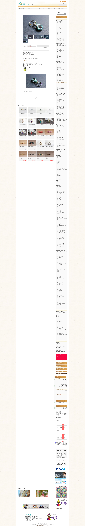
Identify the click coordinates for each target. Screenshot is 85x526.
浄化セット (58, 315)
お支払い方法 (41, 523)
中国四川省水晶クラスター (60, 339)
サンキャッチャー (59, 79)
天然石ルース (59, 185)
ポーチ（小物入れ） (60, 344)
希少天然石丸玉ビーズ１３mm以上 (62, 120)
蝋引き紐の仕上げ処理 (64, 384)
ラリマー (58, 206)
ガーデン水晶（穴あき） (60, 264)
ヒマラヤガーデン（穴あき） (61, 265)
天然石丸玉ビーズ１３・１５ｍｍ (61, 107)
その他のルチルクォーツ (60, 63)
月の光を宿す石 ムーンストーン (62, 402)
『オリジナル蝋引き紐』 (57, 8)
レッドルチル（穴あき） (60, 268)
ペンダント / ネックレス (60, 21)
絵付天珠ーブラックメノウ (60, 179)
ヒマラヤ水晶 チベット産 (60, 192)
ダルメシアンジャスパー (60, 282)
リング (58, 33)
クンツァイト (59, 193)
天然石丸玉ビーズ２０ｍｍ (60, 106)
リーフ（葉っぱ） (59, 143)
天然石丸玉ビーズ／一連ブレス (61, 93)
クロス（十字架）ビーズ (60, 139)
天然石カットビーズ (59, 124)
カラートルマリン (59, 199)
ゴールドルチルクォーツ (60, 62)
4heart (58, 173)
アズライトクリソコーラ (60, 212)
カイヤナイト (59, 210)
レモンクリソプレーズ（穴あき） (61, 232)
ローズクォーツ (59, 275)
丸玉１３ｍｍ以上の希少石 (60, 74)
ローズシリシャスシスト (60, 296)
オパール (58, 200)
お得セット (58, 89)
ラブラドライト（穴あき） (60, 237)
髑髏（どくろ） (59, 174)
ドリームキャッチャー (60, 80)
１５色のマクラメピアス (60, 39)
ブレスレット (59, 22)
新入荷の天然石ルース (60, 186)
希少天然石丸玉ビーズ (60, 113)
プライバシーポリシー (39, 524)
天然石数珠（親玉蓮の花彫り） (61, 346)
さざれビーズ (59, 138)
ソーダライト (59, 285)
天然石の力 (65, 390)
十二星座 (58, 164)
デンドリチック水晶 (60, 256)
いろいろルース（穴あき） (60, 217)
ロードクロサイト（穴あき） (61, 230)
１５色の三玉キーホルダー (60, 37)
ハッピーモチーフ (59, 56)
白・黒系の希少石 (59, 73)
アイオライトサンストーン (60, 204)
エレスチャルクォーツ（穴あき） (61, 269)
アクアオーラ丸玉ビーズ (60, 108)
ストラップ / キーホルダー (31, 12)
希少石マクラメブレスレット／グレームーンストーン (22, 158)
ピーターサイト (59, 302)
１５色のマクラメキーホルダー (61, 40)
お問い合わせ (64, 3)
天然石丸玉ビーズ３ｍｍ (60, 95)
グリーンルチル (59, 276)
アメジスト (58, 322)
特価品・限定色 (59, 90)
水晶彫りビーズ (59, 155)
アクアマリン (59, 205)
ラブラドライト (59, 213)
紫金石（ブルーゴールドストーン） (62, 278)
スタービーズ (59, 130)
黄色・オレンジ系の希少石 (60, 69)
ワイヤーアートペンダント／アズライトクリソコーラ (40, 124)
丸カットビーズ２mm (60, 125)
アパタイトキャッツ (60, 211)
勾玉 (57, 180)
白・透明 (25, 93)
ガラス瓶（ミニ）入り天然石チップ (62, 312)
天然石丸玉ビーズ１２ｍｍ (60, 101)
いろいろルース (59, 187)
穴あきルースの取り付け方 (63, 385)
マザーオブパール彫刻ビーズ (61, 145)
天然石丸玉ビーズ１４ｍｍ (60, 102)
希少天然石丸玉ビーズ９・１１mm (62, 119)
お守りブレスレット (60, 44)
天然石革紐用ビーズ (60, 112)
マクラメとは (65, 379)
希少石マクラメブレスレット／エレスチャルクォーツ (31, 158)
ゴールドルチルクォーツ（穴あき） (62, 263)
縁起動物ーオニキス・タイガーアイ (62, 169)
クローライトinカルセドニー (61, 303)
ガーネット (58, 198)
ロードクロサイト (59, 197)
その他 (58, 308)
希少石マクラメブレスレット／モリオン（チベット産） (22, 146)
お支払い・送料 (65, 407)
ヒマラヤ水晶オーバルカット (61, 190)
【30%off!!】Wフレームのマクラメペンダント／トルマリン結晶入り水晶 (40, 147)
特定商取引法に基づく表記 (46, 524)
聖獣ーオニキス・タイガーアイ (61, 168)
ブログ (66, 397)
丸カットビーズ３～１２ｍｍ (61, 126)
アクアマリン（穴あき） (60, 236)
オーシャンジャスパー (60, 298)
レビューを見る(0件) (44, 47)
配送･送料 (45, 523)
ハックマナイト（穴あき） (60, 243)
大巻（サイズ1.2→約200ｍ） (61, 88)
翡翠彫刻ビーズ (59, 146)
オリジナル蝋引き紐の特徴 (63, 380)
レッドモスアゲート (60, 290)
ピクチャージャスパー (60, 295)
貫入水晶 (58, 255)
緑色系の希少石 (59, 68)
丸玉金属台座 (59, 347)
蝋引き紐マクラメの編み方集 (63, 386)
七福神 (58, 162)
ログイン (61, 3)
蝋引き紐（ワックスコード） (61, 83)
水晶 (57, 317)
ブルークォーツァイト (60, 284)
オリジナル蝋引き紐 (28, 64)
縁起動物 (58, 161)
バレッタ (58, 27)
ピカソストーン (59, 291)
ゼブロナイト (59, 289)
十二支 (58, 163)
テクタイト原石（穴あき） (60, 246)
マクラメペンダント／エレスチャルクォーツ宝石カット (22, 124)
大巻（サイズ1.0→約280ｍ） (61, 87)
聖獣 (57, 54)
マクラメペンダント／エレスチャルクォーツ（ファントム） (31, 124)
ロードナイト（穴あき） (60, 231)
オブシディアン (59, 277)
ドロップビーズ (59, 131)
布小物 (58, 342)
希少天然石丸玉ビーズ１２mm (61, 118)
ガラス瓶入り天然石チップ (60, 311)
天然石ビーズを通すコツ (63, 383)
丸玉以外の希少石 (59, 75)
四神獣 (58, 55)
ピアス (58, 34)
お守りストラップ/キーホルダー (61, 45)
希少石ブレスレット (59, 61)
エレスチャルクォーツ (60, 66)
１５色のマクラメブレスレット (61, 38)
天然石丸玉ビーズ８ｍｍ (60, 99)
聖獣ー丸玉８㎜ (59, 156)
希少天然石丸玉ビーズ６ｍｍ (61, 114)
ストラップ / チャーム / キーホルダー (28, 92)
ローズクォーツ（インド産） (61, 191)
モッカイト (58, 297)
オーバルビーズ (59, 132)
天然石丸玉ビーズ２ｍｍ (60, 94)
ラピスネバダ (59, 304)
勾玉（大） (58, 181)
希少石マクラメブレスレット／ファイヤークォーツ (31, 146)
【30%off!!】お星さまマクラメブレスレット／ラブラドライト (22, 113)
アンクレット (59, 28)
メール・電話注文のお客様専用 (61, 351)
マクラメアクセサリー (24, 12)
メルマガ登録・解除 (33, 524)
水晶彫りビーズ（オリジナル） (61, 149)
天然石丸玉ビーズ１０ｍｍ (60, 100)
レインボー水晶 (59, 257)
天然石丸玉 (58, 316)
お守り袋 (58, 343)
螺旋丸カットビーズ (60, 137)
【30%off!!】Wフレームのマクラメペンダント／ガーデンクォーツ (49, 146)
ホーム (19, 12)
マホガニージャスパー (60, 288)
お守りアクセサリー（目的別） (61, 43)
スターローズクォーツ (60, 321)
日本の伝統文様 (59, 151)
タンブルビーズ (59, 133)
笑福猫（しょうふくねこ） (60, 175)
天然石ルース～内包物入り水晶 (61, 250)
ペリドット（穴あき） (60, 233)
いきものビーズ (59, 144)
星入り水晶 (58, 258)
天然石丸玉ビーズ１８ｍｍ (60, 105)
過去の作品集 (59, 350)
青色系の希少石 (59, 67)
